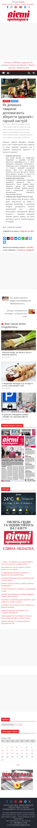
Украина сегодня (12, 137)
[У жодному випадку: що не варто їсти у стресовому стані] (18, 363)
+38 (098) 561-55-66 (20, 823)
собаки (16, 135)
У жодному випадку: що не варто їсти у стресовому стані (17, 384)
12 (12, 750)
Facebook (21, 250)
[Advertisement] (18, 41)
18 (7, 754)
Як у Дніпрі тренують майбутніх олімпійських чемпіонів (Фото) (20, 301)
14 (22, 750)
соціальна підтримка (26, 135)
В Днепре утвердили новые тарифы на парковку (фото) (15, 415)
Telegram (23, 231)
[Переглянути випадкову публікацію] (33, 73)
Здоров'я (14, 101)
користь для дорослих (9, 129)
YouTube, (29, 247)
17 (2, 754)
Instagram (30, 250)
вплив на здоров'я (19, 124)
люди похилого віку (23, 129)
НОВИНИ (6, 101)
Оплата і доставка (11, 805)
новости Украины (8, 135)
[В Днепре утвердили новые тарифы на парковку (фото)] (18, 394)
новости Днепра (13, 132)
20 (17, 754)
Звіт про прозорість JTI (25, 809)
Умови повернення (26, 805)
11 (7, 750)
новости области (24, 132)
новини (5, 132)
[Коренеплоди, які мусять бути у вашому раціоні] (18, 332)
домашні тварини (13, 127)
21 (22, 754)
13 (17, 750)
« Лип (18, 765)
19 (12, 754)
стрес (4, 137)
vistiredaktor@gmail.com (21, 825)
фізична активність (24, 137)
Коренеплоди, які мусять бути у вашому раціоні (17, 353)
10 (2, 750)
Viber (32, 231)
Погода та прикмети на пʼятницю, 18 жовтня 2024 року (16, 314)
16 (32, 750)
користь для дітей (24, 127)
